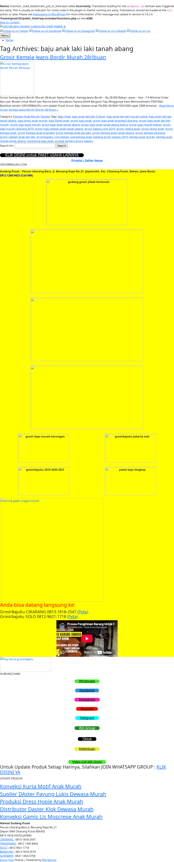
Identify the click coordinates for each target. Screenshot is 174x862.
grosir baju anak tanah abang (61, 125)
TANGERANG (8, 843)
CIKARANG (6, 839)
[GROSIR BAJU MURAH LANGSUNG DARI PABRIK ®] (33, 26)
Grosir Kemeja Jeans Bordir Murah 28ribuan (53, 57)
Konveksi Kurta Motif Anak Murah (40, 786)
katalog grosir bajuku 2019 (110, 137)
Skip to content (10, 22)
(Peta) (82, 611)
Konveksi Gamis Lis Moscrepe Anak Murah (51, 816)
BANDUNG (7, 852)
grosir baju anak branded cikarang (115, 121)
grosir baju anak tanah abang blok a (104, 125)
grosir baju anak (81, 121)
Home (9, 40)
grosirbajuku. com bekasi (52, 137)
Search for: (7, 146)
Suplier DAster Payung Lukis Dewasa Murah (53, 794)
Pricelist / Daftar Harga (87, 160)
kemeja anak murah (142, 137)
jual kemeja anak (81, 137)
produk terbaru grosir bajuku (74, 141)
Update (45, 116)
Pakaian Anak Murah (26, 116)
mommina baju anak (40, 141)
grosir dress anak (152, 129)
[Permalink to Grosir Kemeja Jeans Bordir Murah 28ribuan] (17, 78)
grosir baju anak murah (25, 125)
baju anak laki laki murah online (127, 116)
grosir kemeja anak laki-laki (73, 133)
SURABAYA (6, 856)
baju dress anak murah (32, 121)
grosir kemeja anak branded (36, 133)
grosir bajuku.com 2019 (99, 129)
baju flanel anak (59, 121)
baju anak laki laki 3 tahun (88, 116)
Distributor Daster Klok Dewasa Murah (47, 809)
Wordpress (49, 860)
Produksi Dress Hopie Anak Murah (41, 801)
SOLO (3, 848)
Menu (5, 35)
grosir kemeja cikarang (150, 133)
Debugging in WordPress (49, 14)
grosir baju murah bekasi (145, 125)
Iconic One (7, 860)
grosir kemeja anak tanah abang (113, 133)
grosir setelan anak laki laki (17, 137)
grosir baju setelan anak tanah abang (59, 129)
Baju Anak (64, 116)
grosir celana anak (128, 129)
